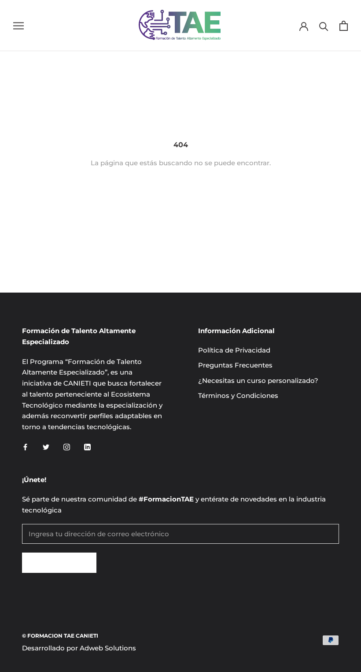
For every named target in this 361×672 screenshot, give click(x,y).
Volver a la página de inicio (181, 194)
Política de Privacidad (234, 350)
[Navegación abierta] (18, 26)
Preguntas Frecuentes (235, 365)
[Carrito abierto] (343, 26)
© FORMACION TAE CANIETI (60, 635)
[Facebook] (25, 447)
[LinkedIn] (87, 447)
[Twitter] (46, 447)
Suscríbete (59, 562)
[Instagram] (66, 447)
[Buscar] (323, 25)
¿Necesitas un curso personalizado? (258, 380)
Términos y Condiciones (238, 395)
